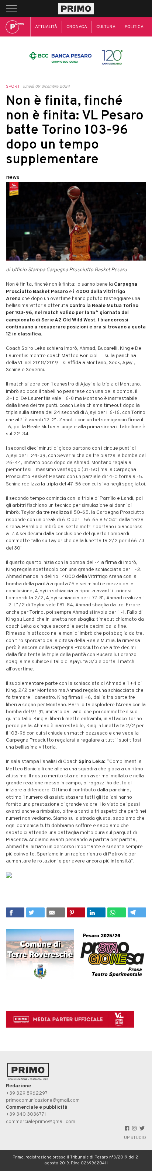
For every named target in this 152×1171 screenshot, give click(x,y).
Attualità (46, 27)
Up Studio (135, 1137)
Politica (134, 27)
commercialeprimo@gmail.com (40, 1122)
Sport (13, 86)
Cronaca (76, 27)
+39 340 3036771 (26, 1114)
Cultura (105, 27)
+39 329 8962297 (27, 1093)
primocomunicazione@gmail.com (43, 1100)
